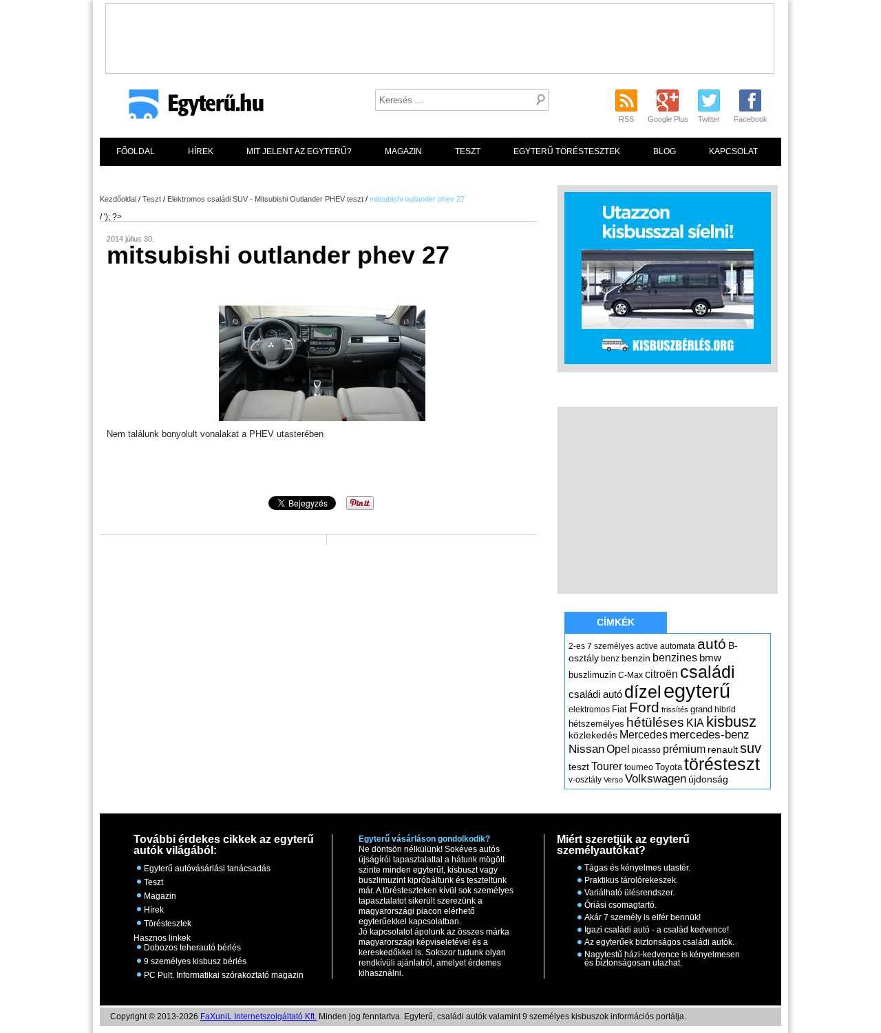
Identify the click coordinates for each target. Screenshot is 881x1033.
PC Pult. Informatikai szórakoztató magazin (224, 975)
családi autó (595, 694)
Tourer (606, 766)
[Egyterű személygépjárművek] (190, 108)
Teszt (467, 151)
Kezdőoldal (118, 199)
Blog (664, 151)
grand (701, 709)
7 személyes (610, 646)
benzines (674, 657)
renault (723, 749)
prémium (684, 749)
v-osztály (585, 780)
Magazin (403, 151)
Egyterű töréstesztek (566, 151)
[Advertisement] (440, 35)
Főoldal (135, 151)
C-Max (630, 675)
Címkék (616, 622)
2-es (577, 646)
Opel (618, 749)
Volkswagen (655, 778)
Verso (613, 780)
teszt (579, 766)
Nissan (586, 749)
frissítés (674, 709)
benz (610, 658)
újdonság (708, 779)
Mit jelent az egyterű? (299, 151)
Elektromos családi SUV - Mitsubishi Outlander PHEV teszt (265, 199)
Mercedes (643, 735)
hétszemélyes (596, 723)
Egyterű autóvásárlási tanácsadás (207, 868)
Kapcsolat (733, 151)
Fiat (619, 709)
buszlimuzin (592, 675)
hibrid (725, 709)
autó (711, 644)
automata (677, 646)
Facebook (750, 119)
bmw (710, 657)
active (647, 646)
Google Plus (668, 119)
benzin (636, 657)
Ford (644, 707)
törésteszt (722, 764)
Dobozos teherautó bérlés (192, 947)
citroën (661, 674)
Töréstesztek (167, 923)
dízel (642, 691)
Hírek (200, 151)
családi (707, 671)
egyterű (697, 690)
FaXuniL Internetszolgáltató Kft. (258, 1016)
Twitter (709, 119)
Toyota (668, 767)
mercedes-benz (710, 734)
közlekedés (593, 735)
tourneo (638, 767)
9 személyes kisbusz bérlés (195, 961)
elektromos (589, 709)
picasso (646, 750)
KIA (695, 723)
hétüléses (655, 722)
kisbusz (731, 721)
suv (750, 748)
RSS (626, 119)
